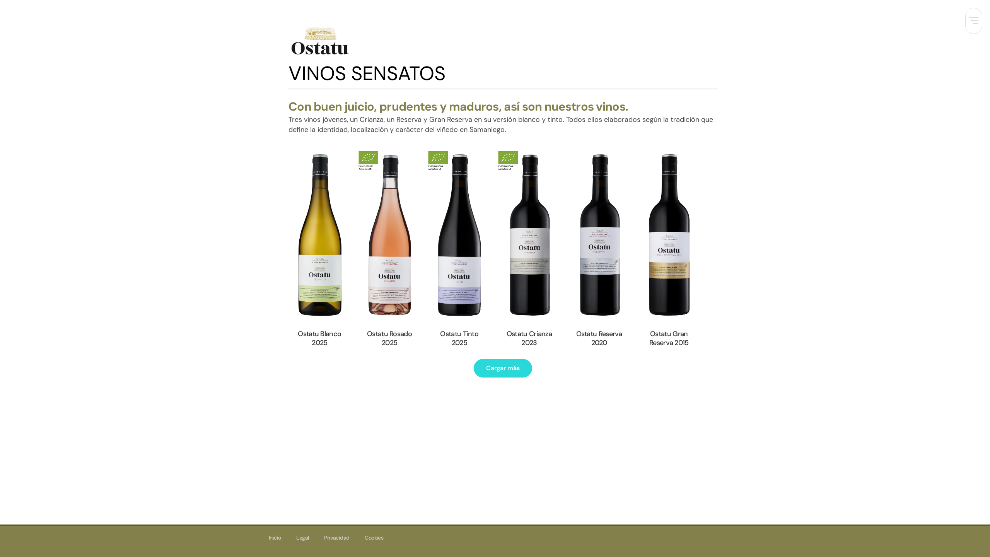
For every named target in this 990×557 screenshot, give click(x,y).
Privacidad (336, 537)
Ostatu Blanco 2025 (319, 338)
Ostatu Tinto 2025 (459, 338)
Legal (302, 537)
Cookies (374, 537)
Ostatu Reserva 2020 (599, 338)
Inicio (275, 537)
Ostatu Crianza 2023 (529, 338)
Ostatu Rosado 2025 (389, 338)
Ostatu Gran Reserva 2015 (669, 338)
